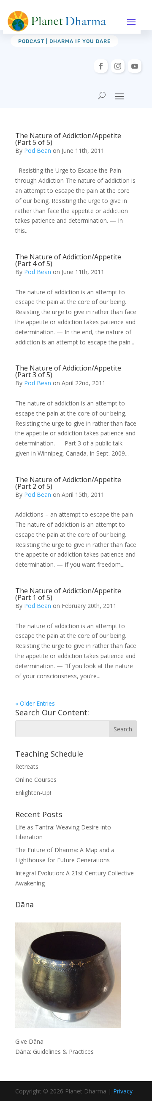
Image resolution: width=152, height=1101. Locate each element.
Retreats (26, 766)
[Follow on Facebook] (101, 66)
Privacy (123, 1091)
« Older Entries (35, 703)
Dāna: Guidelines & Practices (54, 1052)
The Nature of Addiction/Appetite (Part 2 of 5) (68, 483)
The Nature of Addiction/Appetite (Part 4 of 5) (68, 260)
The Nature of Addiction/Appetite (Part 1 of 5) (68, 594)
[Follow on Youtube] (134, 66)
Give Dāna (29, 1041)
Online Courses (36, 780)
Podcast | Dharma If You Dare (64, 41)
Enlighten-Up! (33, 793)
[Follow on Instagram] (118, 66)
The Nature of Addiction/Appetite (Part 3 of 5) (68, 371)
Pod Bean (37, 151)
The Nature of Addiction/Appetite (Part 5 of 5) (68, 139)
